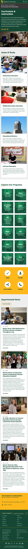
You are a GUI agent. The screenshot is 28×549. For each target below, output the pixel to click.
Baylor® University (13, 545)
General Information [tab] (7, 513)
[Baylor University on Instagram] (11, 544)
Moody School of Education (8, 5)
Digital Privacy (5, 537)
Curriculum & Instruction (9, 7)
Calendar (4, 523)
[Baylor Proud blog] (6, 544)
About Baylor (4, 515)
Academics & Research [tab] (18, 513)
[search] (23, 1)
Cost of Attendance (5, 535)
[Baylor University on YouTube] (22, 544)
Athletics (3, 517)
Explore (3, 29)
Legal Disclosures (5, 538)
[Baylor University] (8, 1)
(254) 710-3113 (8, 504)
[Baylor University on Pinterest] (19, 544)
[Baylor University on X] (14, 544)
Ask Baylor (4, 519)
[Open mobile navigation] (26, 2)
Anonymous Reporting (6, 530)
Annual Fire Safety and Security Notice (6, 532)
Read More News (6, 304)
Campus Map (4, 525)
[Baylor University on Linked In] (16, 544)
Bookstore (4, 521)
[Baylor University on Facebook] (8, 544)
